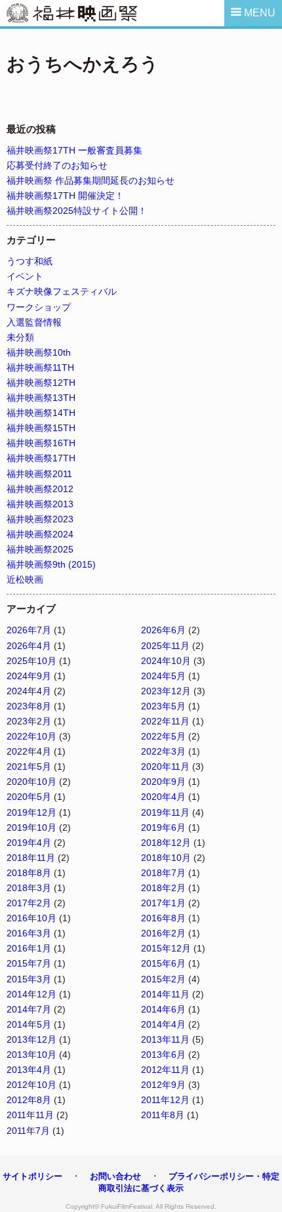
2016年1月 (29, 948)
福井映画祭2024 (40, 534)
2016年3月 (29, 933)
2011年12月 (165, 1100)
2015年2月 (163, 979)
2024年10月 (166, 661)
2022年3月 (163, 751)
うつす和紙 (29, 261)
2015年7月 (29, 963)
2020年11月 (165, 766)
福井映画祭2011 (39, 474)
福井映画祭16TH (41, 443)
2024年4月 (29, 691)
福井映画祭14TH (41, 412)
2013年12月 (31, 1039)
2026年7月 (29, 630)
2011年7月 (28, 1130)
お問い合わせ (115, 1176)
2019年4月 (29, 842)
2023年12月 (166, 691)
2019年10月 (31, 827)
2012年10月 (31, 1084)
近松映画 (25, 579)
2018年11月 (31, 857)
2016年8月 (163, 918)
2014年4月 (163, 1024)
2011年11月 (30, 1115)
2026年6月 (163, 630)
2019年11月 (165, 812)
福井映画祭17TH (41, 458)
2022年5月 (163, 736)
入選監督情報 (34, 322)
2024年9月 (29, 676)
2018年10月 (166, 857)
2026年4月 (29, 645)
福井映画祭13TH (41, 397)
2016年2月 (163, 933)
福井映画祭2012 (40, 489)
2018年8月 (29, 872)
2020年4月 (163, 796)
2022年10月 (31, 736)
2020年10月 (31, 781)
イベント (25, 276)
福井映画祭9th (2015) (51, 564)
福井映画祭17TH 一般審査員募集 (74, 150)
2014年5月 (29, 1024)
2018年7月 (163, 872)
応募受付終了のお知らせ (57, 165)
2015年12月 (166, 948)
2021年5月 (29, 766)
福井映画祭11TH (40, 367)
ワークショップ (39, 307)
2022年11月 (165, 721)
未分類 (20, 337)
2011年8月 (162, 1115)
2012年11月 (165, 1069)
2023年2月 (29, 721)
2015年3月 (29, 979)
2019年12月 (31, 812)
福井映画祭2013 (40, 504)
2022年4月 (29, 751)
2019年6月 (163, 827)
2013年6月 (163, 1054)
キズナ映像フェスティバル (62, 291)
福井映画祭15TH (41, 428)
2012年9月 (163, 1084)
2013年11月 (165, 1039)
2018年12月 (166, 842)
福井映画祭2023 (40, 519)
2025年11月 (165, 645)
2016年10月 (31, 918)
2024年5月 (163, 676)
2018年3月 (29, 888)
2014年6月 (163, 1009)
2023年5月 (163, 706)
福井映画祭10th (39, 352)
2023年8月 (29, 706)
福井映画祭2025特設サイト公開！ (77, 210)
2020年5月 (29, 796)
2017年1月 (163, 903)
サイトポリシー (32, 1176)
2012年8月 (29, 1100)
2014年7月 (29, 1009)
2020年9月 (163, 781)
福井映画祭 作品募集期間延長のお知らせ (90, 180)
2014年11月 (165, 994)
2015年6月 (163, 963)
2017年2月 (29, 903)
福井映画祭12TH (41, 382)
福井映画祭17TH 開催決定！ (65, 195)
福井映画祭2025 (40, 549)
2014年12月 (31, 994)
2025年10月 (31, 661)
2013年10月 (31, 1054)
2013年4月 (29, 1069)
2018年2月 (163, 888)
